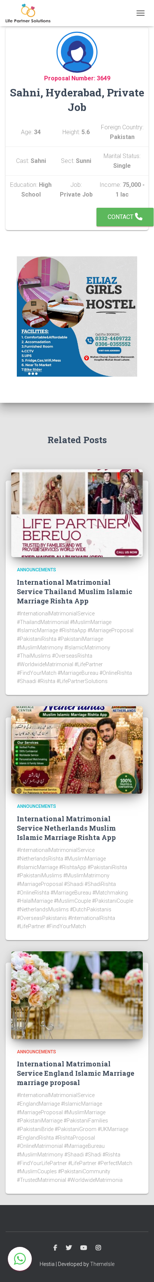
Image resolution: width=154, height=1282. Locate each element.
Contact (121, 216)
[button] (20, 1259)
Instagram (98, 1248)
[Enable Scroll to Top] (139, 1267)
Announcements (36, 569)
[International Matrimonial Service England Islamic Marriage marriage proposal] (77, 995)
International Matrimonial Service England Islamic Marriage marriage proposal (75, 1073)
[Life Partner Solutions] (31, 13)
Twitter (69, 1248)
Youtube (84, 1248)
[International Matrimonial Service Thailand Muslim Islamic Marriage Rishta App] (77, 513)
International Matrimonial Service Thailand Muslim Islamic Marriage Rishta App (74, 591)
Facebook (55, 1248)
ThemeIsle (102, 1264)
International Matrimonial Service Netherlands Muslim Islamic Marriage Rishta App (66, 828)
